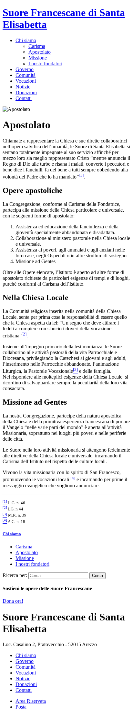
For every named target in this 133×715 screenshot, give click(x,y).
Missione (37, 57)
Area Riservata (30, 701)
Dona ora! (13, 601)
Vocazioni (25, 81)
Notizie (22, 86)
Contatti (23, 98)
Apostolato (39, 52)
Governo (24, 69)
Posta (20, 707)
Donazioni (26, 92)
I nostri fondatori (45, 63)
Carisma (36, 46)
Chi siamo (25, 40)
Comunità (25, 75)
